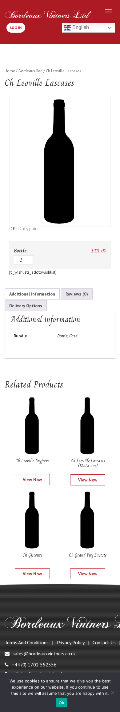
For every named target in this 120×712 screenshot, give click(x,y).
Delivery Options (25, 305)
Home (10, 71)
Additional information (32, 294)
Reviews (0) (77, 294)
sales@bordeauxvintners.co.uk (44, 653)
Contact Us (104, 642)
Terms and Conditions (27, 642)
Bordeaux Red (30, 71)
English (80, 27)
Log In (16, 27)
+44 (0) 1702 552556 (34, 665)
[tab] (32, 294)
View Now (32, 479)
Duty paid (28, 228)
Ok (61, 702)
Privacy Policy (71, 642)
